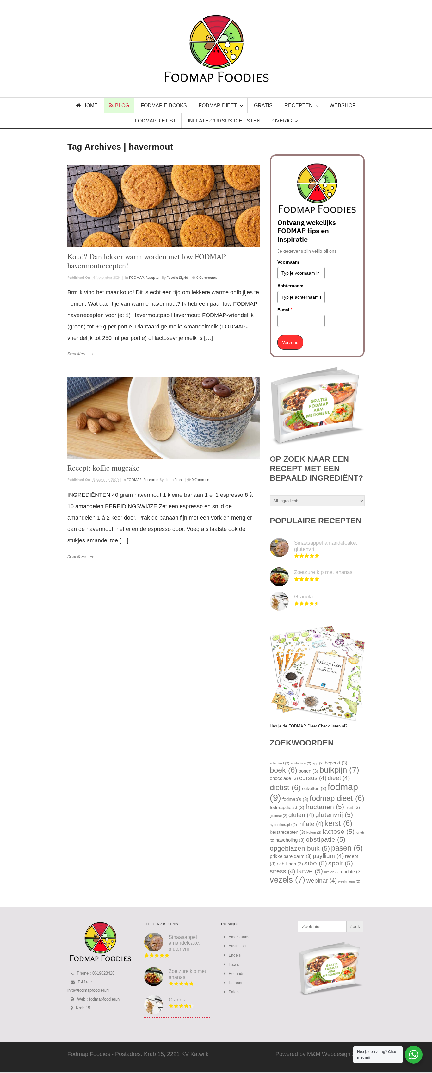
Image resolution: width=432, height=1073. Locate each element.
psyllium (328, 855)
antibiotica (301, 763)
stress (282, 871)
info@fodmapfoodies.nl (88, 990)
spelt (340, 863)
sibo (315, 863)
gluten (301, 815)
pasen (347, 848)
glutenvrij (334, 815)
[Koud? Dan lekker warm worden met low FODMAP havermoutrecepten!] (163, 206)
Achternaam (290, 285)
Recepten (153, 277)
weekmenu (349, 881)
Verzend (290, 342)
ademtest (279, 763)
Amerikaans (239, 937)
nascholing (290, 840)
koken (313, 832)
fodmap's (295, 799)
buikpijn (339, 769)
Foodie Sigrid (177, 277)
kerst (338, 823)
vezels (287, 879)
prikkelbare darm (291, 856)
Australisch (238, 946)
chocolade (284, 778)
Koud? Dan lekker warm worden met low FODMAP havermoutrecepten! (146, 261)
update (351, 871)
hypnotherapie (283, 825)
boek (283, 770)
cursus (312, 778)
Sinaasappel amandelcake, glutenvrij (184, 942)
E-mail (284, 309)
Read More (76, 353)
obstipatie (325, 839)
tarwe (309, 871)
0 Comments (206, 277)
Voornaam (288, 262)
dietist (285, 787)
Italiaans (236, 983)
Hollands (236, 973)
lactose (339, 831)
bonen (308, 771)
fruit (352, 807)
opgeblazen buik (300, 848)
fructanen (324, 807)
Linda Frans (173, 479)
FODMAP (136, 277)
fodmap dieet (337, 798)
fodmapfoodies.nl (104, 999)
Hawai (234, 964)
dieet (339, 778)
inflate (310, 823)
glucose (278, 816)
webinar (321, 880)
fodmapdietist (287, 807)
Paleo (234, 992)
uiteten (332, 872)
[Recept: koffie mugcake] (163, 418)
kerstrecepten (287, 832)
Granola (303, 597)
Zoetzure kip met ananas (323, 572)
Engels (235, 955)
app (318, 763)
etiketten (314, 788)
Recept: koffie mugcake (103, 468)
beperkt (336, 762)
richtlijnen (290, 863)
